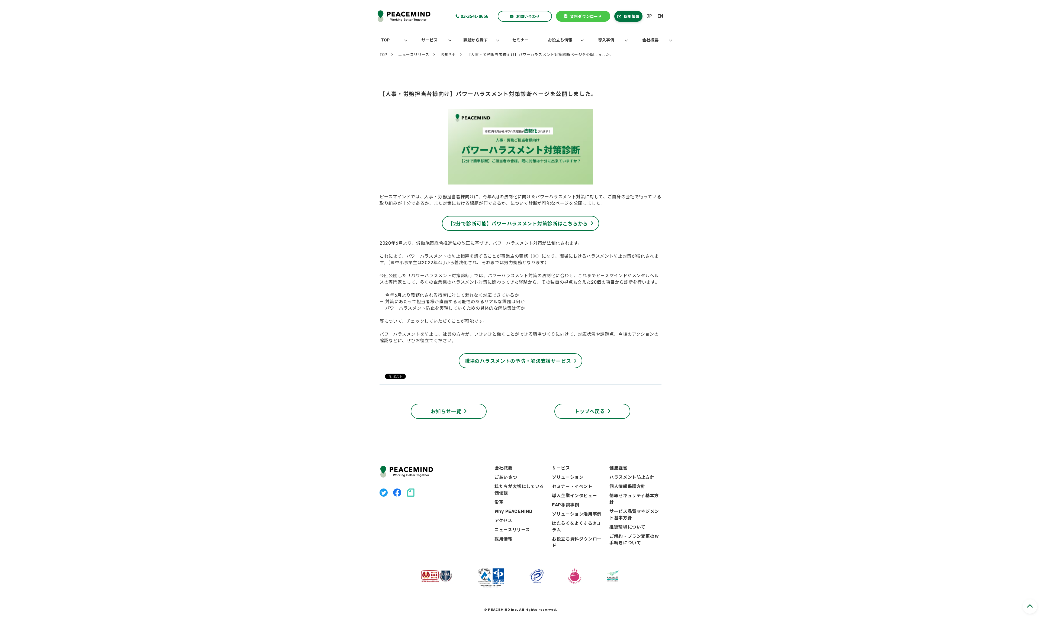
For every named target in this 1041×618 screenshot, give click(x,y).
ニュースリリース (413, 55)
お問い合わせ (528, 16)
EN (660, 16)
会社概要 (650, 40)
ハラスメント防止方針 (631, 477)
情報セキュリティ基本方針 (634, 499)
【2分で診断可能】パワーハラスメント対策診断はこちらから (518, 223)
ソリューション (567, 477)
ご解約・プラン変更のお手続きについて (634, 539)
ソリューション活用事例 (577, 514)
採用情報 (632, 16)
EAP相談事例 (565, 504)
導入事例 (606, 40)
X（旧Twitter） (384, 492)
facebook (397, 492)
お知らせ (448, 55)
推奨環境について (627, 527)
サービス (429, 40)
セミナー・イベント (572, 486)
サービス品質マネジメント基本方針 (634, 514)
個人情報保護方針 (627, 486)
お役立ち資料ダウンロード (577, 542)
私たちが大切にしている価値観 (519, 490)
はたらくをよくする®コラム (576, 526)
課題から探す (475, 40)
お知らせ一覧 (446, 411)
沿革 (498, 502)
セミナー (520, 40)
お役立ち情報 (560, 40)
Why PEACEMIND (513, 511)
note (411, 492)
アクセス (503, 520)
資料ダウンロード (586, 16)
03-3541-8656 (474, 16)
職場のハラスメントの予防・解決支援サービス (518, 360)
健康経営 (618, 468)
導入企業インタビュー (574, 495)
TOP (385, 40)
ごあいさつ (505, 477)
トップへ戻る (589, 411)
